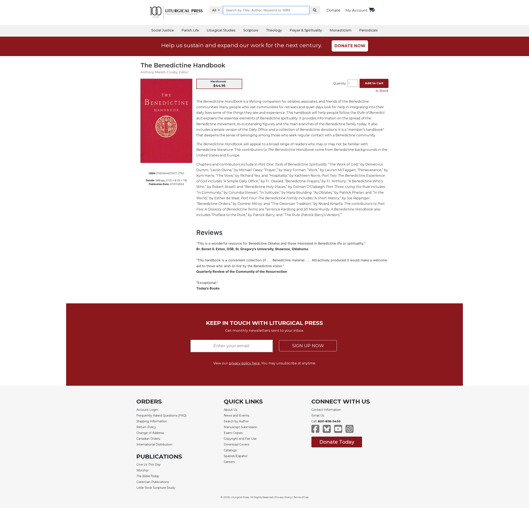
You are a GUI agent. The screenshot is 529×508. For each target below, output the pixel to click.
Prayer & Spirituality (306, 30)
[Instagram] (350, 431)
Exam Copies (233, 433)
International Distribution (154, 444)
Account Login (147, 410)
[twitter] (327, 431)
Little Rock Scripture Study (155, 488)
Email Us (317, 415)
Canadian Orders (148, 439)
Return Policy (146, 427)
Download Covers (236, 444)
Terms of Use (301, 497)
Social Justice (162, 30)
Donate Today (336, 442)
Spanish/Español (235, 456)
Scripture (250, 30)
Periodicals (368, 30)
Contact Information (326, 410)
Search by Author (236, 421)
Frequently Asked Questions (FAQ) (161, 415)
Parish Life (190, 30)
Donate (333, 10)
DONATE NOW (349, 45)
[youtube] (338, 431)
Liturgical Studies (221, 30)
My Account (357, 10)
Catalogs (230, 450)
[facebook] (315, 431)
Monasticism (340, 30)
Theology (274, 30)
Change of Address (150, 433)
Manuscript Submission (240, 427)
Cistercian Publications (152, 482)
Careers (229, 462)
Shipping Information (151, 421)
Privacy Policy (283, 497)
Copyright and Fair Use (240, 439)
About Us (230, 410)
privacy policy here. (244, 363)
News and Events (236, 415)
